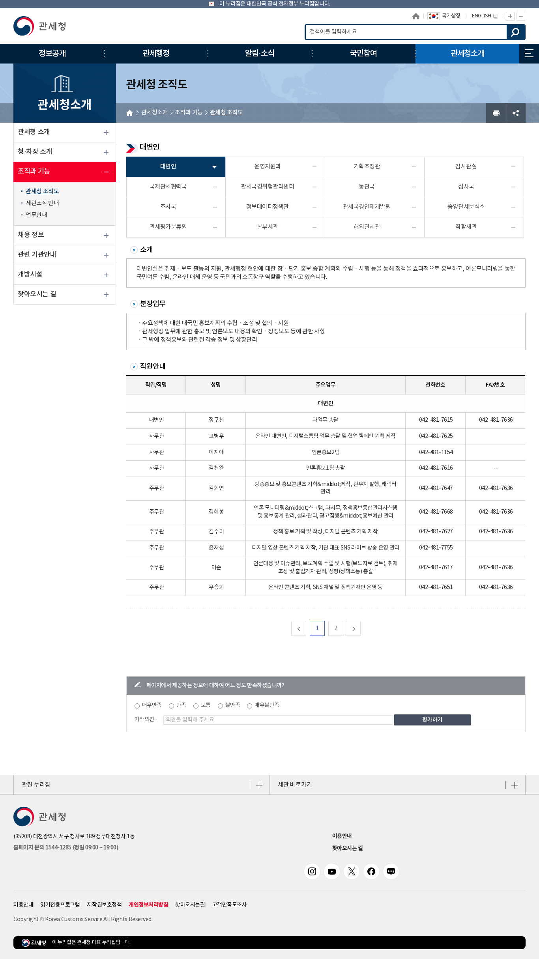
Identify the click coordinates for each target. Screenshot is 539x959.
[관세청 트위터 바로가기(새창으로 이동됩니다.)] (351, 871)
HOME (129, 113)
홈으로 (415, 16)
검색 (515, 32)
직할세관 (466, 227)
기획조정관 (367, 166)
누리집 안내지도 (529, 54)
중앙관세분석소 (466, 207)
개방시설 (30, 275)
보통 (206, 705)
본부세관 (267, 227)
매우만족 (152, 705)
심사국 (466, 186)
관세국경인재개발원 (367, 207)
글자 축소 (521, 16)
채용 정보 (31, 235)
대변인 (168, 166)
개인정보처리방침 (148, 904)
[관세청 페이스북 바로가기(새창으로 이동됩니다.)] (371, 871)
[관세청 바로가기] (39, 26)
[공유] (516, 113)
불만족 (232, 705)
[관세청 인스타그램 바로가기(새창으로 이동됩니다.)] (312, 871)
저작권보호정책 (104, 905)
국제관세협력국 (168, 186)
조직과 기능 (34, 172)
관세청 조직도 (42, 191)
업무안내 (36, 215)
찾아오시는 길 (37, 294)
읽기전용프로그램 (60, 905)
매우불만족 (267, 705)
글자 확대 (510, 16)
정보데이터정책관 (267, 207)
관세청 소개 (34, 132)
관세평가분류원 (168, 227)
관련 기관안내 (37, 255)
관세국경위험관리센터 (267, 186)
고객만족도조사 (229, 905)
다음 (360, 628)
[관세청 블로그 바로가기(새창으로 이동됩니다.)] (391, 871)
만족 (181, 705)
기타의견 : (146, 719)
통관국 (367, 186)
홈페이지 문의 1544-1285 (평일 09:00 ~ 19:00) (65, 848)
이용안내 (342, 836)
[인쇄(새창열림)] (496, 113)
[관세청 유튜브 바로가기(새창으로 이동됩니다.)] (332, 871)
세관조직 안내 (42, 203)
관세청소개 (154, 112)
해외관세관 (367, 227)
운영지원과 (267, 166)
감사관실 (466, 166)
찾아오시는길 (190, 905)
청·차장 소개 (35, 152)
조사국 (168, 207)
